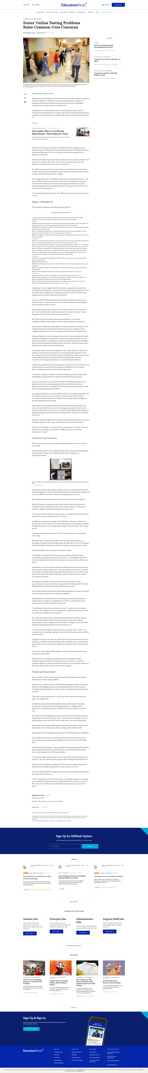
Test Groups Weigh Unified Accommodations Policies (103, 46)
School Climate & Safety (39, 128)
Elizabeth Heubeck (81, 996)
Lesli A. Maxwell (98, 50)
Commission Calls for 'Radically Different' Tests (105, 74)
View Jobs (29, 933)
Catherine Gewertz (98, 64)
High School (45, 807)
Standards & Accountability (33, 19)
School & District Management (103, 70)
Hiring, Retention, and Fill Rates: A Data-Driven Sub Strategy (37, 878)
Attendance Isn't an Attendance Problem (108, 876)
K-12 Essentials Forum (75, 872)
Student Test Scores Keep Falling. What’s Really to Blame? (59, 983)
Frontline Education (47, 889)
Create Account (31, 1029)
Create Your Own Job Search (73, 945)
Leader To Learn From (53, 128)
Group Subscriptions (94, 1057)
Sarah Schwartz (27, 992)
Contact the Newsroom (77, 1060)
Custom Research (111, 1064)
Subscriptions (92, 1052)
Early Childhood (64, 872)
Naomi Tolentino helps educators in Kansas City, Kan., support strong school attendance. (50, 138)
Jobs (97, 12)
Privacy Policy (82, 1069)
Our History (57, 1054)
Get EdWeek (92, 1049)
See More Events (74, 901)
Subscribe (118, 4)
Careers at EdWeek (58, 1063)
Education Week (40, 798)
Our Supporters (58, 1060)
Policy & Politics (52, 12)
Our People (57, 1057)
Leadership (40, 12)
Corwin (114, 887)
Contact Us (75, 1049)
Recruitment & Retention (36, 873)
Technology (81, 12)
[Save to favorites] (25, 98)
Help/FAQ (74, 1054)
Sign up (89, 846)
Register (26, 889)
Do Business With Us (113, 1049)
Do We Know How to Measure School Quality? (112, 982)
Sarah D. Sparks (98, 78)
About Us (56, 1049)
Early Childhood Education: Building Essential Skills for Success (72, 877)
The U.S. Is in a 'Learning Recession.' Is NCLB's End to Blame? (32, 982)
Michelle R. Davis (30, 33)
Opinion (90, 12)
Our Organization (58, 1052)
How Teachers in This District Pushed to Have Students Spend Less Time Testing (85, 982)
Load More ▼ (74, 1007)
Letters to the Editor (76, 1052)
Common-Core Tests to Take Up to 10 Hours (107, 60)
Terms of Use (70, 1071)
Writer (33, 798)
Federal (96, 43)
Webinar (47, 873)
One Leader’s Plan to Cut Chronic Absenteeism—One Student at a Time (50, 132)
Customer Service (76, 1057)
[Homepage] (74, 4)
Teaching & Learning (68, 12)
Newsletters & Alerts (94, 1054)
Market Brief (106, 12)
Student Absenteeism (106, 873)
